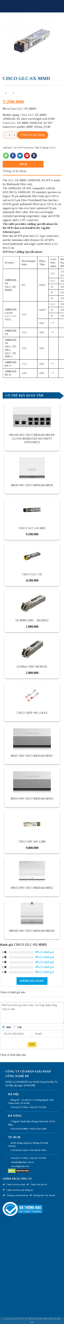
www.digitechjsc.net (20, 1166)
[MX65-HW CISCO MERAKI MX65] (32, 781)
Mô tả (23, 164)
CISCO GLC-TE (32, 574)
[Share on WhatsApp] (6, 156)
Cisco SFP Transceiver (23, 147)
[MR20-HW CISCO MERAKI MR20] (32, 467)
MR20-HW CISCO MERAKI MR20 (32, 485)
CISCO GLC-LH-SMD (32, 528)
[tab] (31, 164)
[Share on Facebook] (13, 156)
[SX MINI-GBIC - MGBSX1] (32, 603)
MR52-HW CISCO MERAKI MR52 (32, 887)
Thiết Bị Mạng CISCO (45, 147)
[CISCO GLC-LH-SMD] (32, 510)
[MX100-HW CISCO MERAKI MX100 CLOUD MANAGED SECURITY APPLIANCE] (32, 417)
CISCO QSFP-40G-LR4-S (32, 712)
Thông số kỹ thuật (14, 171)
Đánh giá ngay (32, 980)
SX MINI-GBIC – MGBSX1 (32, 620)
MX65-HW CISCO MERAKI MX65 (32, 798)
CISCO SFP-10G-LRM (32, 841)
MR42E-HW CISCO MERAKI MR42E (32, 930)
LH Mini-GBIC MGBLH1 (32, 666)
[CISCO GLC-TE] (32, 556)
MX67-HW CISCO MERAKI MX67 (32, 755)
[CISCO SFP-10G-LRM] (32, 824)
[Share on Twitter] (20, 156)
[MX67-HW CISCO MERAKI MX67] (32, 738)
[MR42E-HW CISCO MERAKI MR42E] (32, 913)
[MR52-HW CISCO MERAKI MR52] (32, 870)
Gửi (31, 1044)
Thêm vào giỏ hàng (32, 134)
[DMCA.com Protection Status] (19, 1170)
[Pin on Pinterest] (27, 156)
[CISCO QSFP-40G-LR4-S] (32, 695)
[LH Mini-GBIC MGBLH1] (32, 649)
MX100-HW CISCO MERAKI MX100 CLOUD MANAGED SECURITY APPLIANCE (32, 438)
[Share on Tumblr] (34, 156)
